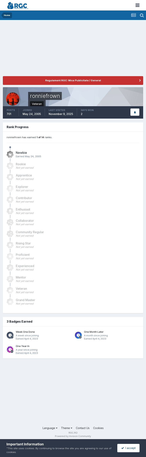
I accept (130, 448)
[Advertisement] (47, 49)
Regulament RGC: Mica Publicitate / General (73, 80)
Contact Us (83, 428)
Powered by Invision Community (73, 436)
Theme (66, 428)
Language (49, 428)
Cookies (98, 428)
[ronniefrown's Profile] (134, 112)
